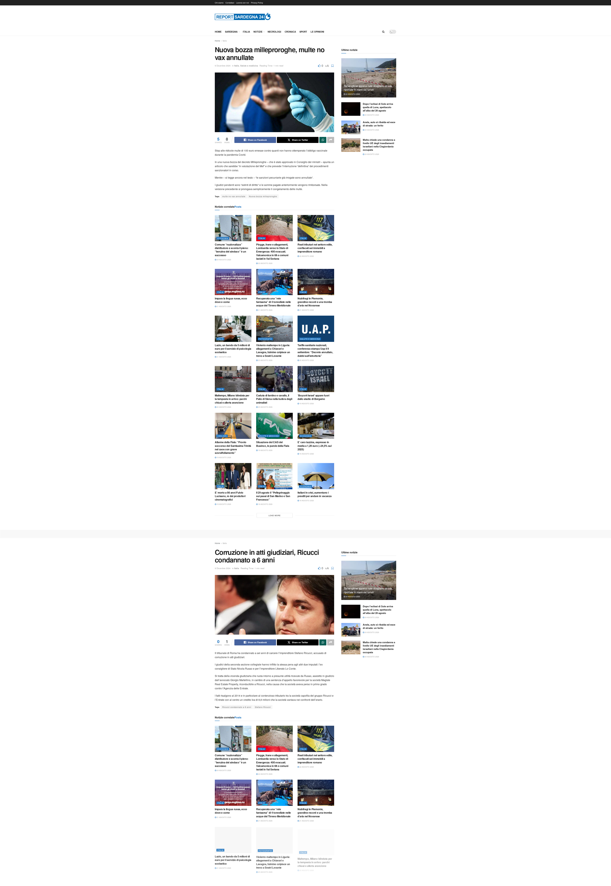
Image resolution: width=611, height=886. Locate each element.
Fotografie (265, 339)
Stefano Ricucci (263, 707)
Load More (275, 515)
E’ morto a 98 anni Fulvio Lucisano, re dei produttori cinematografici (230, 496)
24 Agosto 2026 (223, 259)
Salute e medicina (249, 65)
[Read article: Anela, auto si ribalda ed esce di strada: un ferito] (350, 127)
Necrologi (274, 31)
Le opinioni (317, 31)
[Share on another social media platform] (330, 140)
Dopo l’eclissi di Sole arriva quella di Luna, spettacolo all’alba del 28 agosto (378, 107)
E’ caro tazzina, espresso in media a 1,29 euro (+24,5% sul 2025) (315, 445)
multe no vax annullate (233, 196)
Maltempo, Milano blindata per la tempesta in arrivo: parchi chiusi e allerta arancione (232, 399)
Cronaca (290, 31)
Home (218, 31)
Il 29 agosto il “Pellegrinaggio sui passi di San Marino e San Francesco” (273, 496)
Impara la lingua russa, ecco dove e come (231, 300)
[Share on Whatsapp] (322, 140)
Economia (222, 238)
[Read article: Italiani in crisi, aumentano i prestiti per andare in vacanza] (316, 476)
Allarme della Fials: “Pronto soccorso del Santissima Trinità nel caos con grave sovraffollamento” (233, 447)
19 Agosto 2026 (306, 403)
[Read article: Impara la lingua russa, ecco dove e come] (233, 282)
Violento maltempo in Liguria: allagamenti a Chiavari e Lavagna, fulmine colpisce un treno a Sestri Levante (273, 350)
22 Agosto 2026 (265, 263)
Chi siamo (219, 2)
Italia (246, 31)
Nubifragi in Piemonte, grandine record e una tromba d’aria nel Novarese (315, 302)
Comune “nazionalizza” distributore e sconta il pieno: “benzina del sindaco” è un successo (231, 250)
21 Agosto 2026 (223, 306)
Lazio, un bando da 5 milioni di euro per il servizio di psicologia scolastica (233, 348)
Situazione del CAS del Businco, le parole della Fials (272, 443)
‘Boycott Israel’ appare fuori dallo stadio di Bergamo (313, 397)
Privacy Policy (257, 2)
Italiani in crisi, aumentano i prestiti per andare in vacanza (314, 494)
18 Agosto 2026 (306, 453)
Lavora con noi (242, 2)
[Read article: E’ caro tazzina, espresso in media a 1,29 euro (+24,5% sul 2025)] (316, 426)
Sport (303, 31)
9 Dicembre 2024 (222, 65)
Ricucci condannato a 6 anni (236, 707)
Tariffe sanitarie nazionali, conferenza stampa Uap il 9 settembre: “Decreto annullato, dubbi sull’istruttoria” (315, 350)
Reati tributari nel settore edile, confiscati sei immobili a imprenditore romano (315, 248)
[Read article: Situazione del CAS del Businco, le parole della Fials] (274, 426)
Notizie (257, 31)
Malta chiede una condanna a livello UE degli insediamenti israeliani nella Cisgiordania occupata (379, 145)
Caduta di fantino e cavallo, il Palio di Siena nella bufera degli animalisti (274, 399)
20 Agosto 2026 (265, 360)
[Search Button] (383, 32)
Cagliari (222, 436)
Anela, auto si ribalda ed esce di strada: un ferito (379, 123)
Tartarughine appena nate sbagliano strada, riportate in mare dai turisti (368, 88)
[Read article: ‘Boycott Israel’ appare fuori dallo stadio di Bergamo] (316, 379)
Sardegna (231, 31)
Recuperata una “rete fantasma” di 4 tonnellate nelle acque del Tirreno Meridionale (273, 302)
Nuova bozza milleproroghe (263, 196)
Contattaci (229, 2)
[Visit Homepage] (242, 16)
